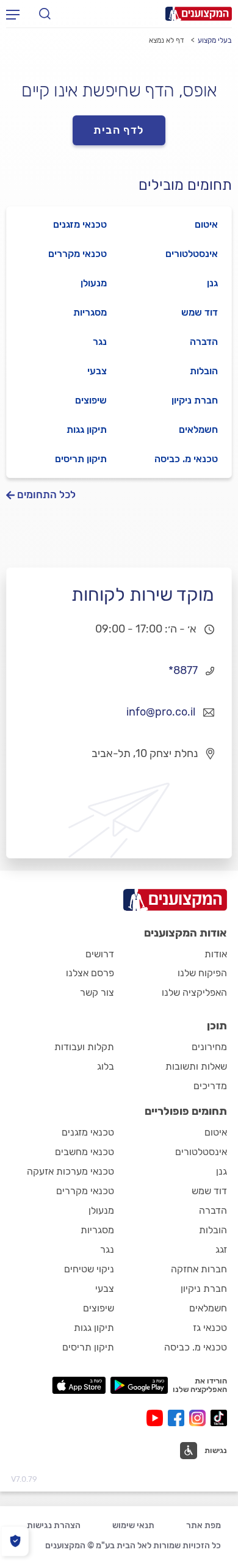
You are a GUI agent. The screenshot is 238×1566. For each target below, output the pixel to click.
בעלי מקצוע (215, 40)
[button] (203, 1450)
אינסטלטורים (191, 253)
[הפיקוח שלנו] (15, 1541)
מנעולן (94, 283)
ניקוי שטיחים (89, 1269)
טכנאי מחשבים (84, 1152)
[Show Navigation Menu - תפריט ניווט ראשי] (13, 14)
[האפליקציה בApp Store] (79, 1385)
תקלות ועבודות (84, 1047)
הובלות (204, 371)
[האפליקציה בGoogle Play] (139, 1385)
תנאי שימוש (133, 1525)
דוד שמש (199, 312)
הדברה (204, 341)
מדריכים (210, 1086)
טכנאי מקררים (77, 253)
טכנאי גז (210, 1327)
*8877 (183, 670)
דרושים (99, 954)
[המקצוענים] (198, 14)
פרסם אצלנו (90, 973)
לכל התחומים (46, 495)
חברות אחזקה (199, 1269)
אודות (215, 954)
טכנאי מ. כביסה (186, 459)
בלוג (105, 1066)
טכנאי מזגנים (80, 224)
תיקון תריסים (81, 459)
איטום (206, 224)
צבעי (97, 371)
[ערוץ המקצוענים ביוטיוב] (157, 1418)
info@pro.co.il (160, 712)
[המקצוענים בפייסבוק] (178, 1418)
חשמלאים (198, 429)
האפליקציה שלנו (194, 992)
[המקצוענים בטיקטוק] (219, 1418)
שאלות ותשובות (196, 1066)
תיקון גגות (87, 429)
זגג (221, 1249)
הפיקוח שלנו (202, 973)
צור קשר (97, 992)
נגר (100, 341)
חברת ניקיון (194, 400)
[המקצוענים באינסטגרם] (200, 1418)
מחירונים (209, 1047)
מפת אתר (203, 1525)
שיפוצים (91, 400)
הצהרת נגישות (54, 1525)
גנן (212, 283)
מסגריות (90, 312)
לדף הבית (119, 130)
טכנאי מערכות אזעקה (70, 1171)
